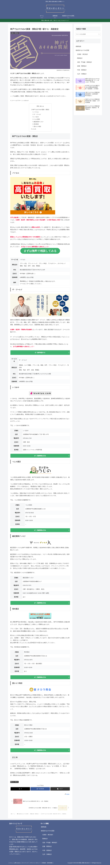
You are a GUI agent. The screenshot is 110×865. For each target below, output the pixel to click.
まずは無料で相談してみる (40, 250)
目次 (38, 106)
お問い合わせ (17, 862)
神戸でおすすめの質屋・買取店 (40, 109)
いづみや (36, 116)
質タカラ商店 (37, 126)
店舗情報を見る (41, 455)
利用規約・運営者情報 (47, 862)
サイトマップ (25, 862)
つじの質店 (37, 119)
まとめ (34, 129)
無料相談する (41, 352)
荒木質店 (36, 124)
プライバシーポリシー (35, 862)
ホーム (11, 862)
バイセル (36, 112)
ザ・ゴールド (37, 114)
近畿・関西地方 (15, 781)
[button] (60, 789)
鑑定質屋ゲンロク (38, 121)
